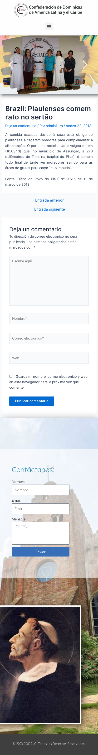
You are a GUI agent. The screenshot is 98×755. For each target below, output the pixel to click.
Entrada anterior (49, 200)
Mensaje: (19, 519)
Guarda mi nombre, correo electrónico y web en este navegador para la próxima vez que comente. (48, 382)
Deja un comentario (20, 126)
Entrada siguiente (49, 209)
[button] (49, 26)
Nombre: (19, 481)
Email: (16, 500)
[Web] (49, 359)
